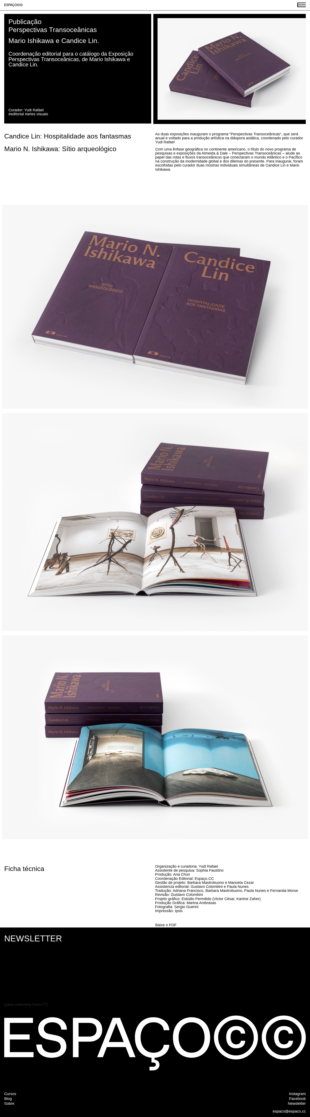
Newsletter (297, 1103)
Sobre (9, 1103)
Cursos (10, 1094)
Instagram (297, 1094)
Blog (8, 1099)
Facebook (297, 1099)
